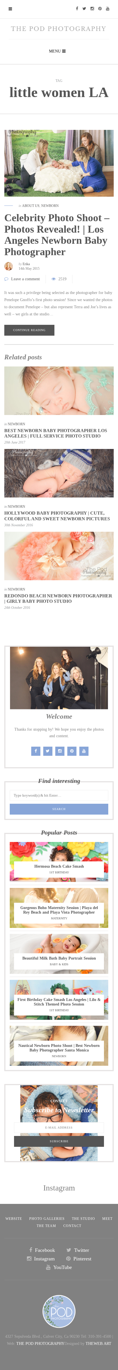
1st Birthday (59, 872)
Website (13, 1219)
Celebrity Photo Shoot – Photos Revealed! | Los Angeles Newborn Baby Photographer (56, 234)
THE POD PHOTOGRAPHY (40, 1343)
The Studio (83, 1219)
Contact (72, 1226)
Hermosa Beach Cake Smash (59, 866)
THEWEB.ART (98, 1343)
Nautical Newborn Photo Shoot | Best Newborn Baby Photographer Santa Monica (59, 1047)
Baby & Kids (59, 964)
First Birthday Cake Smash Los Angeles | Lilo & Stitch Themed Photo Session (59, 1002)
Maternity (59, 918)
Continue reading (29, 330)
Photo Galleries (47, 1219)
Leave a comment (25, 279)
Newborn (50, 206)
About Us (31, 206)
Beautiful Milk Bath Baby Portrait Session (59, 958)
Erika (26, 264)
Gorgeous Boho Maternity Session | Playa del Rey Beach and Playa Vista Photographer (59, 910)
